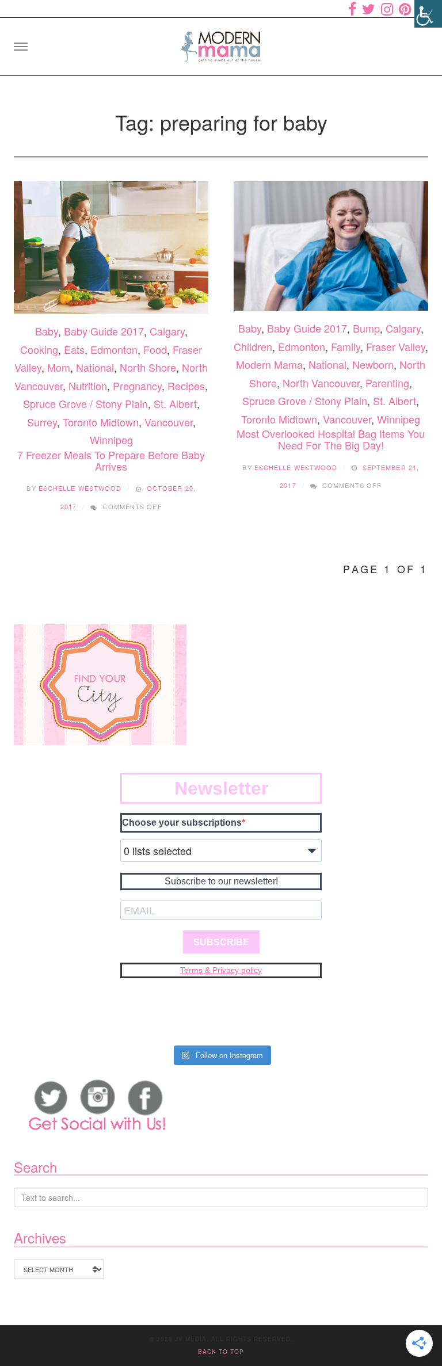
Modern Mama (269, 364)
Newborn (373, 364)
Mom (58, 367)
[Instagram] (387, 9)
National (95, 367)
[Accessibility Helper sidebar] (428, 14)
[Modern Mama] (221, 43)
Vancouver (168, 421)
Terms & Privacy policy (221, 970)
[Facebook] (352, 9)
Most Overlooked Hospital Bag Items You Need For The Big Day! (331, 439)
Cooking (39, 349)
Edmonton (114, 349)
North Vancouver (321, 382)
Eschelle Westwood (80, 488)
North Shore (148, 367)
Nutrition (87, 385)
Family (345, 346)
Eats (74, 349)
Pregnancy (137, 385)
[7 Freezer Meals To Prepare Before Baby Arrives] (111, 247)
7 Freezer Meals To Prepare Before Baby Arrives (111, 460)
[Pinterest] (405, 9)
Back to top (221, 1352)
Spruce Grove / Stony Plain (85, 403)
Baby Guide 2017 (104, 330)
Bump (366, 327)
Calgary (167, 330)
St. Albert (175, 403)
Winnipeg (111, 439)
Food (155, 349)
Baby (46, 330)
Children (253, 346)
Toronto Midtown (101, 421)
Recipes (186, 385)
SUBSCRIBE (221, 942)
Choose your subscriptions (182, 822)
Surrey (42, 421)
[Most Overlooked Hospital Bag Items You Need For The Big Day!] (331, 246)
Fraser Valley (395, 346)
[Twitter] (368, 9)
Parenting (387, 382)
